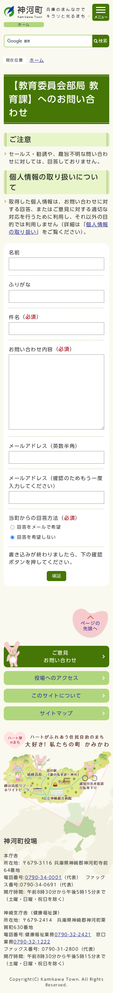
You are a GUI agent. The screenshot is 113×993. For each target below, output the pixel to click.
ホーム (37, 60)
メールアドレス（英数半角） (45, 446)
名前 (14, 252)
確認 (56, 576)
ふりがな (20, 285)
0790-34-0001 (43, 877)
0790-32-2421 (73, 934)
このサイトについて (56, 695)
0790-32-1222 (31, 941)
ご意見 (60, 656)
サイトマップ (56, 713)
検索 (103, 41)
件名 (14, 317)
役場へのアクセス (57, 678)
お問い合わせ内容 (31, 349)
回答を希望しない (36, 537)
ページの (90, 626)
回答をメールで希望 (39, 527)
